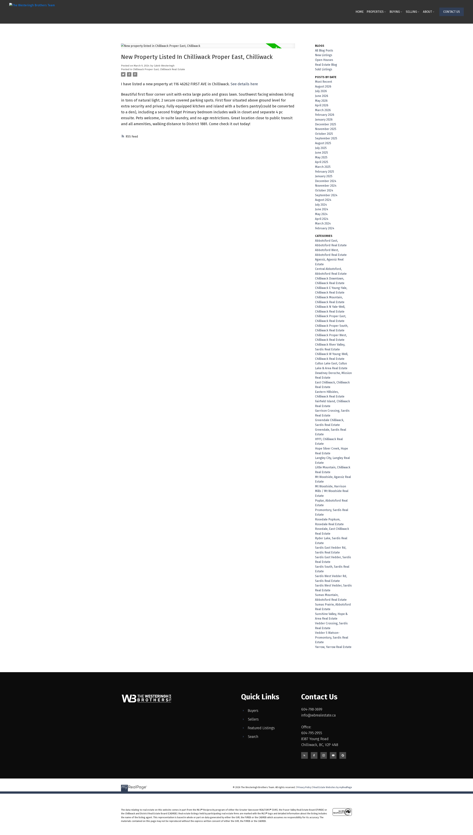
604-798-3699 (311, 709)
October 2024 (324, 190)
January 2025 (323, 176)
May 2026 (321, 100)
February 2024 (324, 228)
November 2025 (325, 129)
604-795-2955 (311, 733)
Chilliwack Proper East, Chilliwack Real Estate (159, 69)
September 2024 (326, 195)
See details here (244, 84)
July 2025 (321, 148)
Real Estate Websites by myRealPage (332, 787)
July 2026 (321, 91)
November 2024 (325, 185)
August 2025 (323, 143)
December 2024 (325, 181)
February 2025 (324, 171)
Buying (394, 11)
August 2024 (323, 200)
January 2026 (324, 119)
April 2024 (321, 219)
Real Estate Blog (326, 64)
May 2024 (321, 214)
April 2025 (321, 162)
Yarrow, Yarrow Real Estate (333, 647)
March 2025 (323, 167)
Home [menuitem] (359, 11)
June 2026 (321, 96)
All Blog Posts (324, 50)
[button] (451, 12)
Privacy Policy (304, 787)
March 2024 (323, 223)
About (427, 11)
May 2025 (321, 157)
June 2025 (321, 152)
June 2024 (321, 209)
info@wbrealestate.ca (318, 715)
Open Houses (324, 60)
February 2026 (324, 114)
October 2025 (324, 134)
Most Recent (323, 81)
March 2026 (323, 110)
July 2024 (321, 204)
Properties (375, 11)
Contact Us (451, 11)
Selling (411, 11)
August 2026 (323, 86)
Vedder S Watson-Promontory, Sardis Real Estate (331, 637)
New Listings (323, 55)
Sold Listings (323, 69)
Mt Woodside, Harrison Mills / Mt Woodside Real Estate (331, 491)
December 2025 (325, 124)
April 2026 (321, 105)
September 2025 (326, 138)
